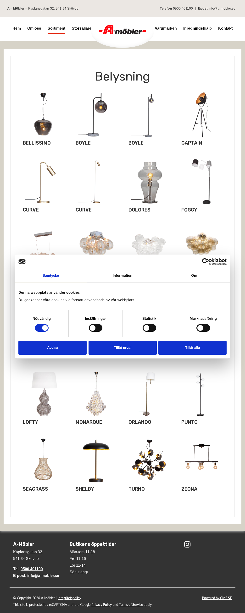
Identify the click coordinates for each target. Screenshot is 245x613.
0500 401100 (183, 8)
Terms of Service (131, 605)
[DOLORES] (149, 182)
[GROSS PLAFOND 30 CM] (96, 248)
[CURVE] (43, 182)
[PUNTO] (202, 394)
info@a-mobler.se (222, 8)
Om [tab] (194, 275)
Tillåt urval (122, 348)
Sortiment (56, 28)
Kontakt (225, 28)
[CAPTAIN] (202, 115)
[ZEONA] (202, 461)
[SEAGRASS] (43, 461)
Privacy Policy (101, 605)
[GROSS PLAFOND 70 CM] (202, 248)
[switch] (95, 328)
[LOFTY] (43, 394)
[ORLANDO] (149, 394)
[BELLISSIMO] (43, 115)
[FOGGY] (202, 182)
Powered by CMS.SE (217, 598)
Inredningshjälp (197, 28)
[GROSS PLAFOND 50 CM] (149, 248)
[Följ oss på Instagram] (187, 545)
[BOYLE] (96, 115)
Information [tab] (122, 275)
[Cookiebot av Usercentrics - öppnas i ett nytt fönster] (206, 261)
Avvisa (52, 348)
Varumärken (166, 28)
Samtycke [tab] (51, 275)
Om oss (34, 28)
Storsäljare (81, 28)
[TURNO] (149, 461)
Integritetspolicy (69, 598)
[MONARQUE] (96, 394)
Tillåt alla (192, 348)
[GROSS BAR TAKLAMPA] (43, 248)
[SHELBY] (96, 461)
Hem (16, 28)
